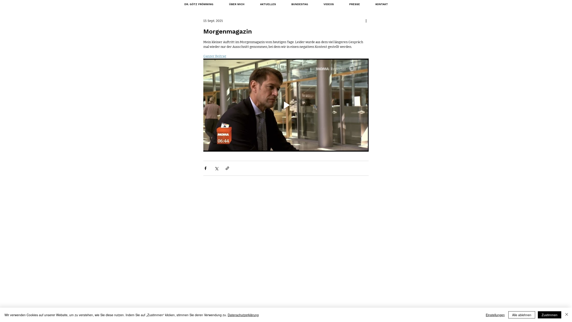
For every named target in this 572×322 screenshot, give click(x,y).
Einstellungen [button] (495, 315)
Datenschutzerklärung (243, 315)
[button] (300, 4)
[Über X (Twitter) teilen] (216, 168)
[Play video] (286, 105)
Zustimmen (549, 315)
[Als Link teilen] (227, 168)
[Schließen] (566, 314)
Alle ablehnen (521, 315)
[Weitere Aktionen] (366, 20)
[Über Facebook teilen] (205, 168)
